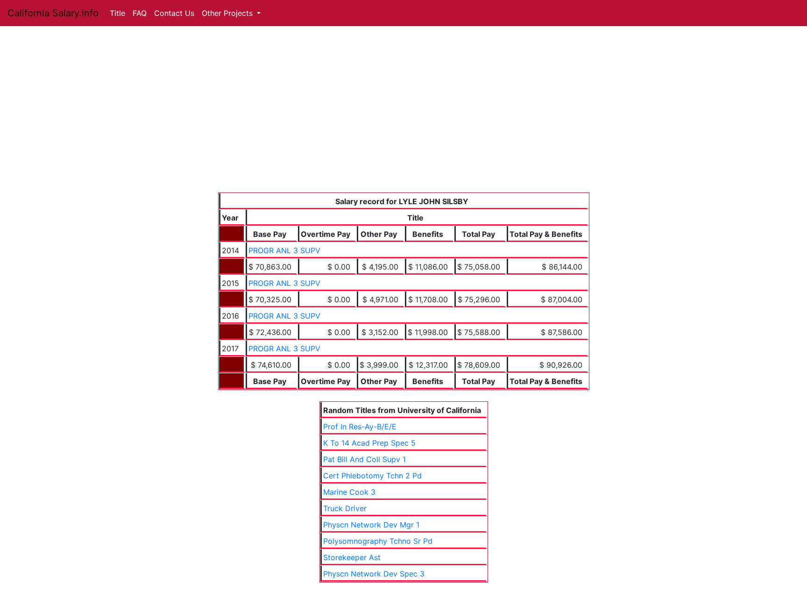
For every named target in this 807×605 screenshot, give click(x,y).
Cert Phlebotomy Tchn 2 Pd (372, 475)
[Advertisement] (403, 122)
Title (117, 13)
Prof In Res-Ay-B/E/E (359, 426)
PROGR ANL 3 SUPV (284, 250)
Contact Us (174, 13)
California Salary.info (53, 13)
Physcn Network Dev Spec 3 (374, 573)
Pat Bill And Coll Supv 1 (364, 459)
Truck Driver (345, 508)
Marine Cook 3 (349, 492)
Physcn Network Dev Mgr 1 (371, 524)
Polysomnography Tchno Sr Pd (377, 541)
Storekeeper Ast (352, 557)
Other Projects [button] (228, 13)
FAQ (140, 13)
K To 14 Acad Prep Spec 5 (369, 443)
